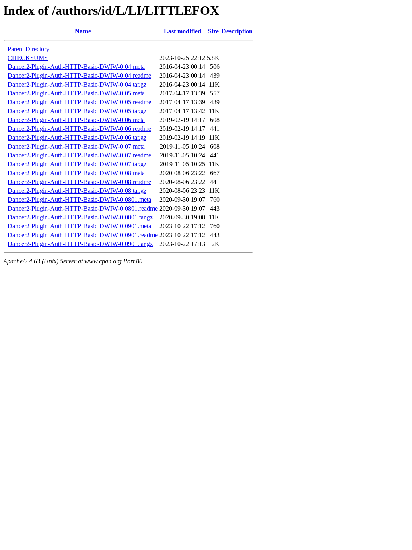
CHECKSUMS (28, 57)
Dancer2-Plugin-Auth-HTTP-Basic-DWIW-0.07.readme (79, 155)
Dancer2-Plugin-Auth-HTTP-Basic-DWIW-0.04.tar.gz (77, 84)
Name (83, 31)
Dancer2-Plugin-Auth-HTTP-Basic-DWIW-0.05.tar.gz (77, 111)
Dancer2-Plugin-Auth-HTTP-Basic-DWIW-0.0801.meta (79, 199)
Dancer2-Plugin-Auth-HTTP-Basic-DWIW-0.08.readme (79, 181)
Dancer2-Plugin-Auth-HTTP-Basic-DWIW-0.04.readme (79, 75)
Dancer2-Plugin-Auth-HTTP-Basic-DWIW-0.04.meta (76, 66)
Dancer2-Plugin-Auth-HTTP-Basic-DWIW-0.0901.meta (79, 226)
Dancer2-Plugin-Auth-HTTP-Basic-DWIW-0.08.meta (76, 173)
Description (237, 31)
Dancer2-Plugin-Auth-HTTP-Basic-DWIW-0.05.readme (79, 102)
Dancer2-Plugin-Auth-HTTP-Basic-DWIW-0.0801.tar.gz (80, 217)
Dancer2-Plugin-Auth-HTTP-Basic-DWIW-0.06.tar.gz (77, 137)
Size (213, 31)
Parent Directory (28, 48)
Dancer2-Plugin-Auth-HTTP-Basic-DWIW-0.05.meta (76, 93)
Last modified (182, 31)
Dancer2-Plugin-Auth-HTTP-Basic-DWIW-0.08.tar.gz (77, 190)
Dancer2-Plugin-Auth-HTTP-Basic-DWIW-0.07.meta (76, 146)
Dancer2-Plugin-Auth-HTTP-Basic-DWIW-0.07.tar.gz (77, 164)
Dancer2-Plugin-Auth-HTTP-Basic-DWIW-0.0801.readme (83, 208)
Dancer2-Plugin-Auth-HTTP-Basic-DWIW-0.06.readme (79, 128)
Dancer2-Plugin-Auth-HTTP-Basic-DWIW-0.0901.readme (83, 235)
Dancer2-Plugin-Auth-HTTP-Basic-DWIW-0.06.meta (76, 119)
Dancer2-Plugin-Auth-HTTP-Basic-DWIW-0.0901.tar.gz (80, 243)
